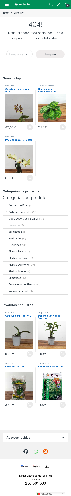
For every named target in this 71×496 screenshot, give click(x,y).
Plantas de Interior (47, 85)
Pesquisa (50, 54)
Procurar (51, 4)
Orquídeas (10, 85)
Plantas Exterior (18, 271)
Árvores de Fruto (19, 205)
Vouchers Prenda (19, 291)
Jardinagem (16, 231)
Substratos (15, 277)
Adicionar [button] (27, 127)
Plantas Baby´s (17, 251)
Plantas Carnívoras (19, 258)
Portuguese (46, 493)
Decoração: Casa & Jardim (24, 218)
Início (6, 12)
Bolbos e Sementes (20, 212)
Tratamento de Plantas (22, 284)
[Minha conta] (59, 4)
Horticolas (14, 225)
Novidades (15, 238)
